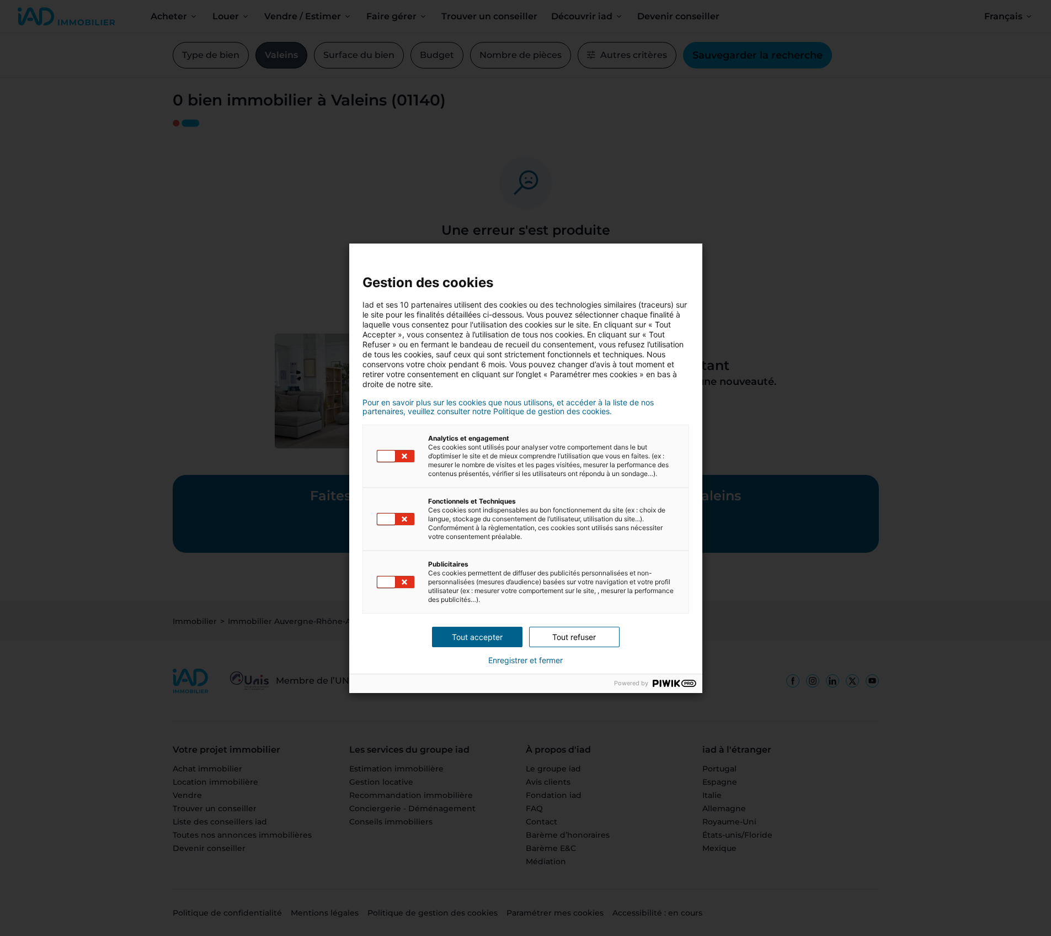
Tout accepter (477, 637)
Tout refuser (574, 637)
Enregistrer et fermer (525, 660)
